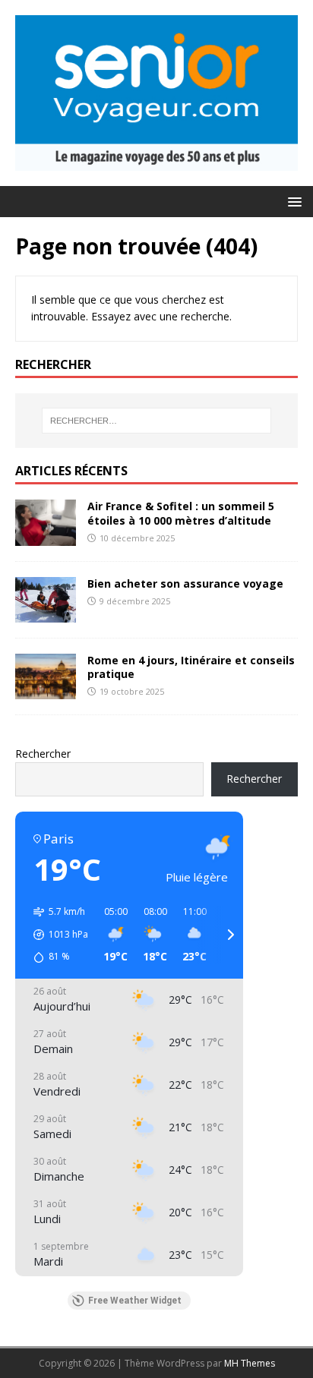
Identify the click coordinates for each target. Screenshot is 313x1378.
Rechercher (43, 753)
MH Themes (249, 1363)
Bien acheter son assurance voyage (185, 583)
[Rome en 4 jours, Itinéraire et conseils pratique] (45, 690)
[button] (292, 201)
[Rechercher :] (157, 421)
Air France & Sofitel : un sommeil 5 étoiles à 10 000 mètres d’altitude (180, 513)
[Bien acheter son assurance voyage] (45, 613)
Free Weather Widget (135, 1300)
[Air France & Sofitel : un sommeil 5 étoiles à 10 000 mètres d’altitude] (45, 536)
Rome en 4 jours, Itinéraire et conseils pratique (191, 667)
